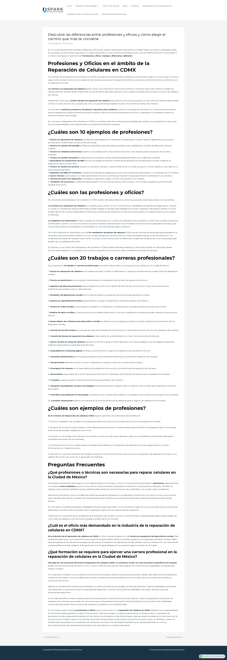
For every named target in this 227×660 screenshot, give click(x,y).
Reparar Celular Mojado (86, 6)
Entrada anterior (51, 637)
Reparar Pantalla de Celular (114, 14)
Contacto (135, 6)
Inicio (69, 6)
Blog (125, 6)
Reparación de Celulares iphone (157, 6)
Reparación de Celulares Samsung (82, 14)
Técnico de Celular (111, 6)
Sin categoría (55, 43)
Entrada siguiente (175, 637)
